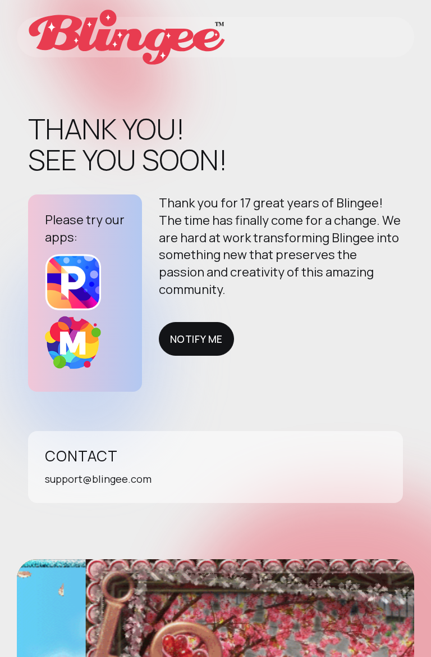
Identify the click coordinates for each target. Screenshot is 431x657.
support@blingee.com (98, 479)
